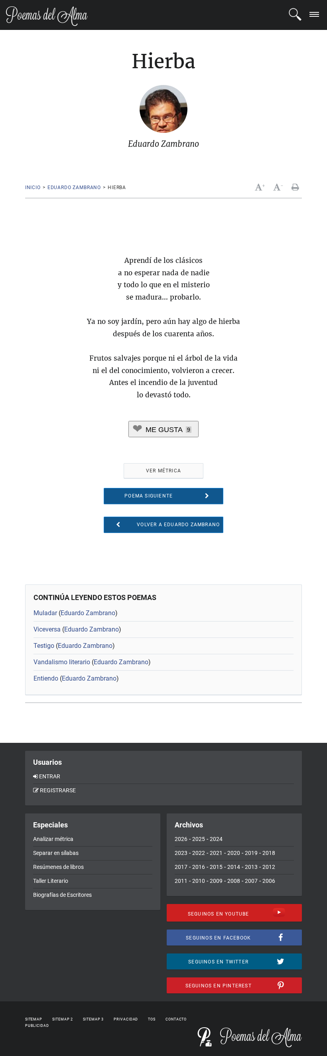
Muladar (45, 613)
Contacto (176, 1019)
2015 (216, 867)
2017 (181, 867)
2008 (233, 881)
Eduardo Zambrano (74, 187)
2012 (268, 867)
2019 (251, 853)
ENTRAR (49, 776)
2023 (181, 853)
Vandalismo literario (61, 662)
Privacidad (126, 1019)
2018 (268, 853)
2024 (216, 839)
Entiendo (45, 678)
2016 (198, 867)
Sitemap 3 (93, 1019)
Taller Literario (50, 881)
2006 (268, 881)
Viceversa (47, 629)
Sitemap (33, 1019)
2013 (251, 867)
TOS (152, 1019)
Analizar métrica (53, 839)
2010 (198, 881)
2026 (181, 839)
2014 (233, 867)
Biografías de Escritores (62, 895)
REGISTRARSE (58, 790)
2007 (251, 881)
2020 (233, 853)
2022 (198, 853)
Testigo (43, 645)
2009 (216, 881)
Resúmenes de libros (58, 867)
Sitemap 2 (62, 1019)
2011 (181, 881)
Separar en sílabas (56, 853)
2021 (216, 853)
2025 (198, 839)
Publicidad (37, 1026)
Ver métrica (163, 471)
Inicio (33, 187)
